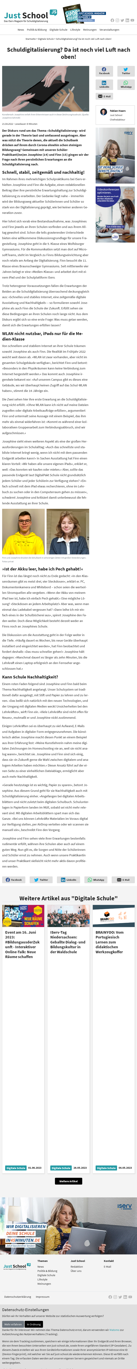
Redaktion (77, 1266)
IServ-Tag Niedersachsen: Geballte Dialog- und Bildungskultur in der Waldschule (67, 942)
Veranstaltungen (109, 29)
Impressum (42, 1296)
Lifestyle (75, 29)
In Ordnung (34, 1324)
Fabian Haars (118, 110)
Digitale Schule (58, 29)
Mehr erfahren (13, 1324)
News (21, 29)
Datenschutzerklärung (17, 1296)
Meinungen (90, 29)
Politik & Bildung (37, 29)
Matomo (115, 1330)
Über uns (76, 1271)
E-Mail (107, 1266)
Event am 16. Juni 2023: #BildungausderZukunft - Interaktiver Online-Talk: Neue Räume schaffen (22, 944)
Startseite (31, 38)
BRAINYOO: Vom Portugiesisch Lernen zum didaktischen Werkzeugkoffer (110, 942)
